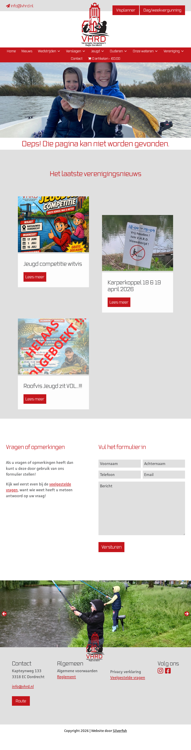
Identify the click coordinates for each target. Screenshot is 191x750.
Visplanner (125, 10)
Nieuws (26, 51)
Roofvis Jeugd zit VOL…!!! (53, 385)
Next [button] (186, 613)
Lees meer (34, 276)
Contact (76, 58)
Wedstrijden (47, 51)
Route (21, 700)
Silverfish (120, 730)
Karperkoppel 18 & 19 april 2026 (134, 286)
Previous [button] (4, 613)
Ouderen (116, 51)
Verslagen (73, 51)
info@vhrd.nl (21, 5)
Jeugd (95, 51)
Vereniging (172, 51)
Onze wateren (143, 51)
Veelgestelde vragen (127, 677)
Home (11, 51)
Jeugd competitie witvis (53, 263)
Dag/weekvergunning (162, 10)
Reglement (66, 676)
